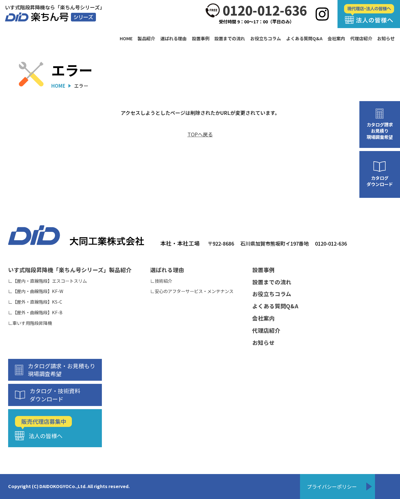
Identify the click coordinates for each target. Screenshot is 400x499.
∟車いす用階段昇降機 (30, 323)
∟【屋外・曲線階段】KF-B (35, 313)
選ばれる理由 (173, 39)
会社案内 (336, 39)
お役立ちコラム (265, 39)
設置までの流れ (229, 39)
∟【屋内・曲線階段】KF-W (35, 291)
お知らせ (386, 39)
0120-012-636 (264, 10)
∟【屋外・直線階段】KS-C (35, 302)
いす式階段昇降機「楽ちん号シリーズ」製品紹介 (70, 270)
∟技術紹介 (161, 281)
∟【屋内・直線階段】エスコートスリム (47, 281)
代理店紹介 (361, 39)
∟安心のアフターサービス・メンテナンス (191, 291)
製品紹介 (146, 39)
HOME (126, 39)
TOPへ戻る (200, 134)
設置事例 (200, 39)
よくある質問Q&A (304, 39)
